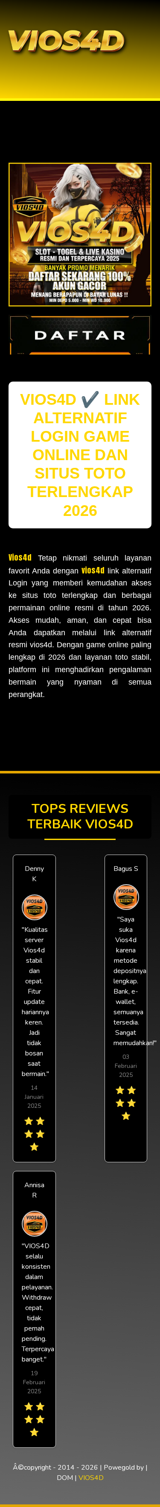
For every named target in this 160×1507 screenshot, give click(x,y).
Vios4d (20, 557)
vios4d (93, 570)
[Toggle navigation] (9, 70)
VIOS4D (91, 1478)
